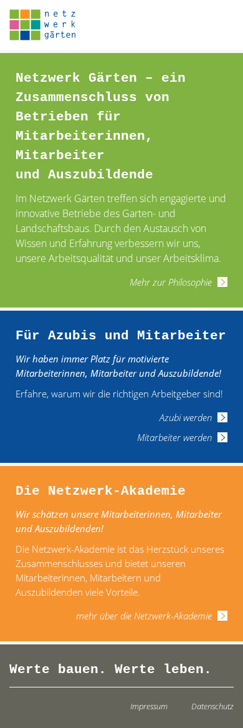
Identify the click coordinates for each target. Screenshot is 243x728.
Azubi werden (186, 417)
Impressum (149, 706)
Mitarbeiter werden (174, 437)
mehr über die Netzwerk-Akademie (144, 615)
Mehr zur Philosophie (171, 282)
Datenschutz (212, 706)
